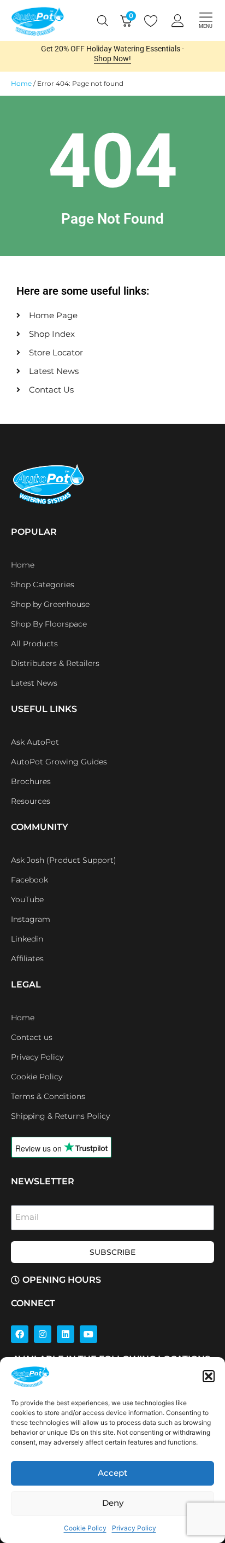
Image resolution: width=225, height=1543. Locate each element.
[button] (208, 1376)
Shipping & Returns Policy (60, 1116)
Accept (112, 1473)
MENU (205, 26)
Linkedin (27, 939)
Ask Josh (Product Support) (63, 860)
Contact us (31, 1037)
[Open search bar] (102, 20)
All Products (34, 643)
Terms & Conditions (48, 1096)
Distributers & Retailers (55, 663)
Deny (112, 1503)
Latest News (34, 683)
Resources (30, 801)
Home (21, 83)
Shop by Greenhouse (50, 604)
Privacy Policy (134, 1528)
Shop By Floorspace (49, 624)
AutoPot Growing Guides (59, 762)
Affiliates (27, 958)
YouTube (27, 899)
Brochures (31, 781)
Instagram (30, 919)
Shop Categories (42, 584)
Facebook (29, 880)
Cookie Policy (85, 1528)
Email (27, 1217)
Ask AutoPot (35, 742)
